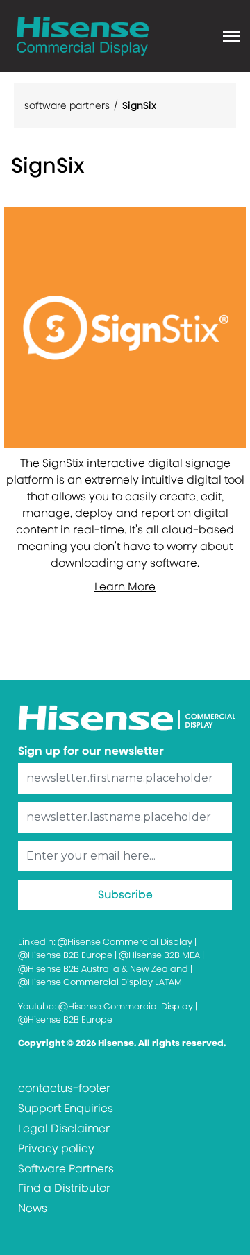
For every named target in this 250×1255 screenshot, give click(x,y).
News (32, 1208)
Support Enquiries (65, 1108)
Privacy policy (56, 1148)
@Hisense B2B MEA (159, 955)
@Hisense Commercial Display (125, 942)
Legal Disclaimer (64, 1128)
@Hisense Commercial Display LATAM (100, 982)
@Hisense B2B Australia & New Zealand (103, 969)
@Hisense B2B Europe (65, 955)
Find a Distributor (64, 1188)
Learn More (125, 587)
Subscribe (125, 895)
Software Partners (66, 1169)
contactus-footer (64, 1088)
